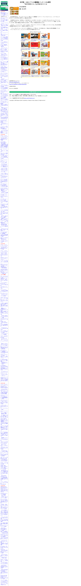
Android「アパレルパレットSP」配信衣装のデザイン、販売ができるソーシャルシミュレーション (4, 356)
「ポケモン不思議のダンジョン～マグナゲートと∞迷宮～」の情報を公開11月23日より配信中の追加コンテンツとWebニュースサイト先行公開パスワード (4, 513)
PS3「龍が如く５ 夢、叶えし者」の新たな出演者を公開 (4, 547)
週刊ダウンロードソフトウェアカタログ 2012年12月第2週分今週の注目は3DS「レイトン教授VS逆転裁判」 (4, 266)
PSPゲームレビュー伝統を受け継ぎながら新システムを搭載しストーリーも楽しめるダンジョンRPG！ (4, 14)
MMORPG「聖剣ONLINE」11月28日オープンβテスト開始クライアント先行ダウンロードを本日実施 (4, 467)
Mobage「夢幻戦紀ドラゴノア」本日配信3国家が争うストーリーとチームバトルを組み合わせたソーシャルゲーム (4, 98)
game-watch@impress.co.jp (29, 98)
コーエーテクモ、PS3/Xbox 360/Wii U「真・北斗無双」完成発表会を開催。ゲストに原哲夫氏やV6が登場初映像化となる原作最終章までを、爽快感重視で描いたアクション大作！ (4, 144)
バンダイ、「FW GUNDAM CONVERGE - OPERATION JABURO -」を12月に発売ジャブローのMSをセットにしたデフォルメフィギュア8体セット (4, 69)
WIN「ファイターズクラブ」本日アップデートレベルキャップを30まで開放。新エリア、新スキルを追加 (4, 402)
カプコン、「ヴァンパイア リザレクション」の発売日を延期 (4, 463)
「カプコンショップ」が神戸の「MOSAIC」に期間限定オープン (4, 229)
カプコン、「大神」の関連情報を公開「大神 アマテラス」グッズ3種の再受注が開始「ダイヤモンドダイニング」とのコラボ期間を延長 (4, 224)
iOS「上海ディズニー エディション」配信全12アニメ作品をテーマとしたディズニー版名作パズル (4, 201)
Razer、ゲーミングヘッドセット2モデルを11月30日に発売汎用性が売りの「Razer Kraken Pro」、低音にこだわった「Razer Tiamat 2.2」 (4, 279)
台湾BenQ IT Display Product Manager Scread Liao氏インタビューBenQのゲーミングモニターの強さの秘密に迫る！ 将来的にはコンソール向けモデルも (4, 489)
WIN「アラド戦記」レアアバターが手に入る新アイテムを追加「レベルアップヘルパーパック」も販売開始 (4, 332)
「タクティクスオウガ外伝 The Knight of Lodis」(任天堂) (25, 49)
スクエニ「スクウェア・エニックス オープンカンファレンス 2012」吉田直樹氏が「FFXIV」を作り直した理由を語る (4, 386)
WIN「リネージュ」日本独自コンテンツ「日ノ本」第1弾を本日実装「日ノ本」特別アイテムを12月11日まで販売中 (4, 459)
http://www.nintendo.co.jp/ (14, 81)
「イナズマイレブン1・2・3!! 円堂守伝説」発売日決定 (4, 328)
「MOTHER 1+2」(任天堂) (35, 48)
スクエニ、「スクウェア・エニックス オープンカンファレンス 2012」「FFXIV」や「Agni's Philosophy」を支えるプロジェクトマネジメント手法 (4, 253)
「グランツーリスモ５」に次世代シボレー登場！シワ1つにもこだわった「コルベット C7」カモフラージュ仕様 (4, 170)
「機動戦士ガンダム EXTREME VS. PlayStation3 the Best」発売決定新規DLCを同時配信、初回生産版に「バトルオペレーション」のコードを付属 (4, 311)
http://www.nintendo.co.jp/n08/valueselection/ (18, 84)
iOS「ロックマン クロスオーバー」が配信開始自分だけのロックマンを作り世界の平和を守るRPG (4, 181)
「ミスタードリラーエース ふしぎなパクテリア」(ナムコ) (25, 76)
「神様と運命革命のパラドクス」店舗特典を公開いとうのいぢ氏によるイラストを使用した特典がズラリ (4, 472)
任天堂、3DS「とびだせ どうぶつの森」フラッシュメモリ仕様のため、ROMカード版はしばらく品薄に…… (4, 20)
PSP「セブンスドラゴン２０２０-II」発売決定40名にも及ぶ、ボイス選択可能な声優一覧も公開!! (4, 501)
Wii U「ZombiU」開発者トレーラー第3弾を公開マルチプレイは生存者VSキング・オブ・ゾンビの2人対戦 (4, 39)
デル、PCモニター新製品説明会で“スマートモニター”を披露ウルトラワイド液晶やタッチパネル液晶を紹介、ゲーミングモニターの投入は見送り (4, 156)
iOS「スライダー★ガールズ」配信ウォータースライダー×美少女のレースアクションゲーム (4, 196)
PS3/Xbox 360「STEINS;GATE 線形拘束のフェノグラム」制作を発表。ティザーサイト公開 (4, 551)
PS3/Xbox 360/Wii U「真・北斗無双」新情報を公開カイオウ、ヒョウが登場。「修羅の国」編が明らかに (4, 29)
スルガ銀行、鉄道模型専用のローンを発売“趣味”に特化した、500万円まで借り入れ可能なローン (4, 305)
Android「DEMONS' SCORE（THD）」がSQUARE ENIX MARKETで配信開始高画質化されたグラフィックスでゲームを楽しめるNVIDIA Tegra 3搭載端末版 (4, 421)
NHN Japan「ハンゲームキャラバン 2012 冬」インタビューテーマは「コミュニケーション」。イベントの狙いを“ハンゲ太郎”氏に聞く (4, 260)
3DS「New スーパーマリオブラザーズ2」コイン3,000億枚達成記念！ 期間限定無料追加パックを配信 (4, 397)
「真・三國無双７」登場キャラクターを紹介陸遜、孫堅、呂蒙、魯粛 (4, 416)
